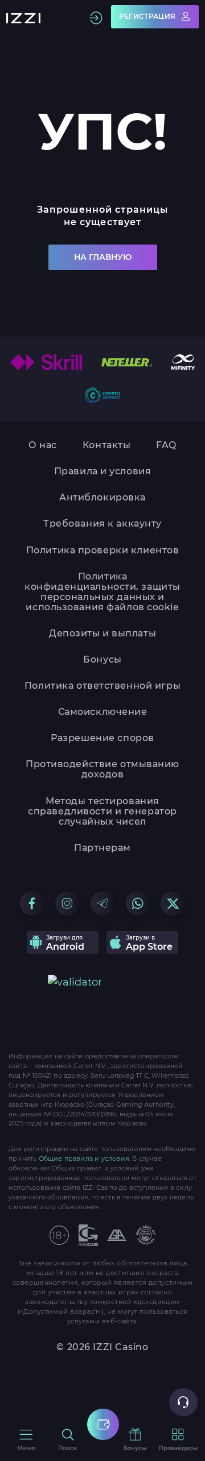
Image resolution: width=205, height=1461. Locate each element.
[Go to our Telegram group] (103, 903)
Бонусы (102, 660)
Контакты (107, 445)
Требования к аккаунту (102, 524)
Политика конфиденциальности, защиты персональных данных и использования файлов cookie (102, 592)
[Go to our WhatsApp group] (138, 903)
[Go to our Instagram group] (67, 903)
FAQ (166, 445)
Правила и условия (102, 471)
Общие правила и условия (84, 1158)
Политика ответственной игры (102, 686)
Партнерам (102, 848)
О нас (42, 445)
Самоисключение (102, 712)
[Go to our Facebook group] (32, 903)
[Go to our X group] (173, 903)
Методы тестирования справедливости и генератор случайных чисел (102, 811)
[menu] (103, 1425)
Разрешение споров (102, 738)
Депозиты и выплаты (102, 633)
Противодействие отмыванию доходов (102, 769)
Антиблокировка (102, 497)
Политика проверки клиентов (102, 550)
